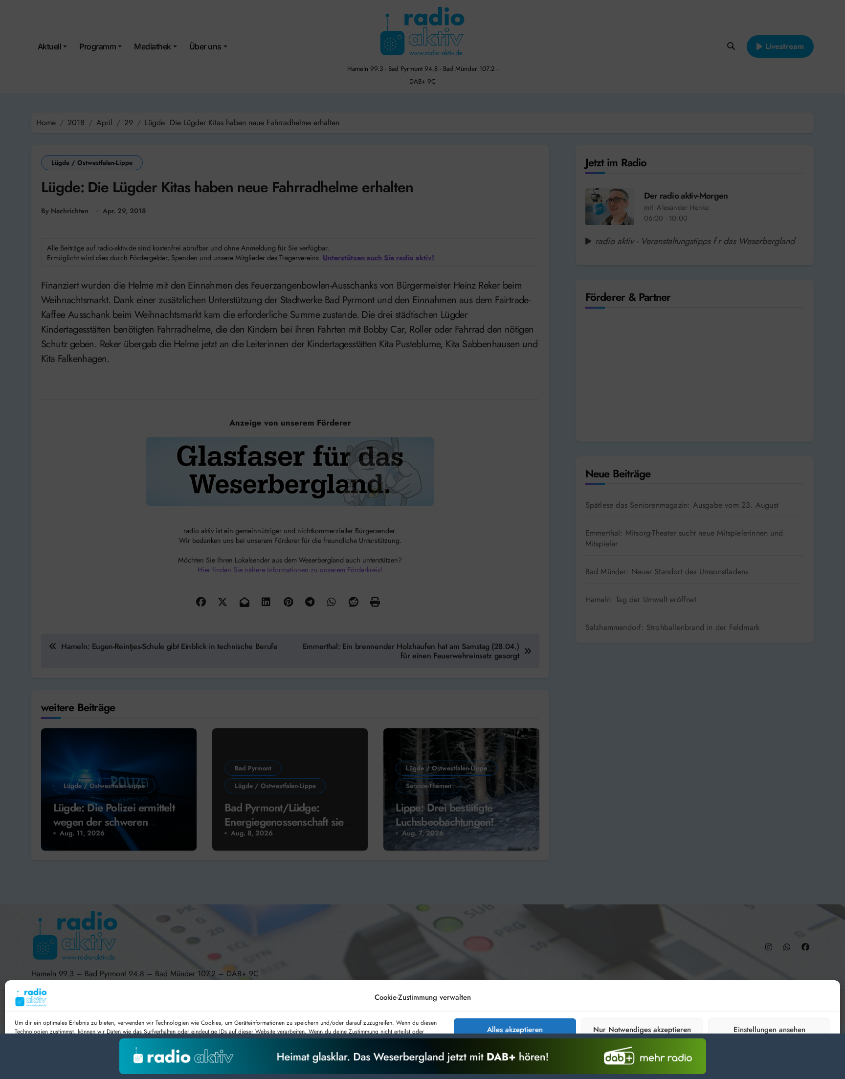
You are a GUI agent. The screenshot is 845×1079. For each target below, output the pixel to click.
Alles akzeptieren (515, 1029)
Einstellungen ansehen (769, 1029)
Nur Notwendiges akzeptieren (642, 1029)
